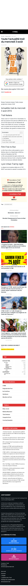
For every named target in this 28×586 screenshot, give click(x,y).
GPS (5, 374)
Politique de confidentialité (8, 579)
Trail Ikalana (6, 138)
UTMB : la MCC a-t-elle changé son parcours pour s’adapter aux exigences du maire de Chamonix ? (13, 312)
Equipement (6, 372)
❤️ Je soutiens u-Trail (14, 194)
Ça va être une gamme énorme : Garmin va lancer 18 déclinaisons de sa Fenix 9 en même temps (14, 438)
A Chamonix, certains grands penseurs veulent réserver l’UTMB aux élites (13, 469)
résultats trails (9, 366)
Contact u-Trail (5, 563)
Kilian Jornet (6, 409)
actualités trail (8, 204)
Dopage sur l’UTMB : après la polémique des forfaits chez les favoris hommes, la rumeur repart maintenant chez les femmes (14, 289)
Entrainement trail (5, 581)
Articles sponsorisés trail (7, 566)
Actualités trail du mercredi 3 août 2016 (12, 137)
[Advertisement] (14, 15)
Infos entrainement (8, 368)
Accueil (2, 36)
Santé (7, 370)
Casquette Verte (7, 417)
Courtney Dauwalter (8, 420)
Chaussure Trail (7, 373)
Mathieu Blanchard (7, 412)
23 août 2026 (9, 249)
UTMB (4, 386)
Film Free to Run (7, 140)
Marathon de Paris (7, 397)
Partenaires (4, 565)
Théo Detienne (6, 414)
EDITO (3, 308)
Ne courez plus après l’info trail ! (13, 135)
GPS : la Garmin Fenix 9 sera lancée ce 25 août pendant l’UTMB (13, 267)
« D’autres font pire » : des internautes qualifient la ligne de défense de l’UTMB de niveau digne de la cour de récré (13, 246)
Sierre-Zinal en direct (8, 349)
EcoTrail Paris (6, 391)
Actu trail (3, 571)
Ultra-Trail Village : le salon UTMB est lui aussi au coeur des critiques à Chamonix (14, 464)
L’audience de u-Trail (6, 577)
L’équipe (3, 575)
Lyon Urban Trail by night (9, 142)
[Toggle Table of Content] (20, 132)
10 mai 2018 (3, 45)
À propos (3, 573)
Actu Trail (14, 36)
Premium (7, 367)
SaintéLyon (5, 394)
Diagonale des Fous (7, 388)
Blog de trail (7, 36)
